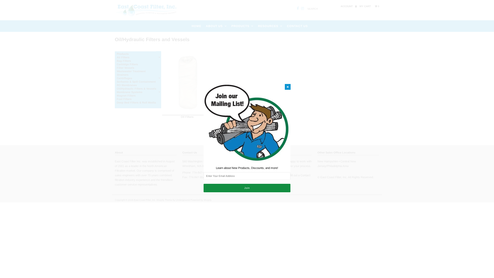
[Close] (288, 87)
